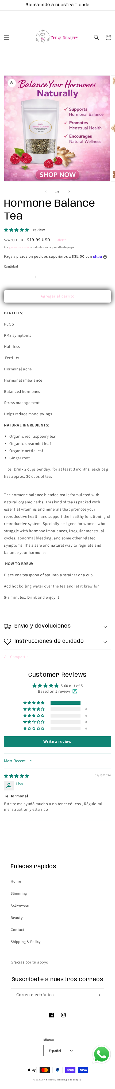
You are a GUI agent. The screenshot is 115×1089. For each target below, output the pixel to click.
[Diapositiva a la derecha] (69, 191)
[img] (16, 775)
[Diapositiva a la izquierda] (46, 191)
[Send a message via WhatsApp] (101, 1054)
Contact (17, 929)
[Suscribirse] (98, 995)
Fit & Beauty (49, 1079)
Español (55, 1050)
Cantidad (11, 266)
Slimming (19, 893)
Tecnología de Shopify (69, 1079)
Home (16, 881)
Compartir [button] (19, 656)
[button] (7, 37)
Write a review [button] (57, 741)
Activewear (20, 905)
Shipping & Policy (25, 941)
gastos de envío (19, 247)
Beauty (17, 917)
